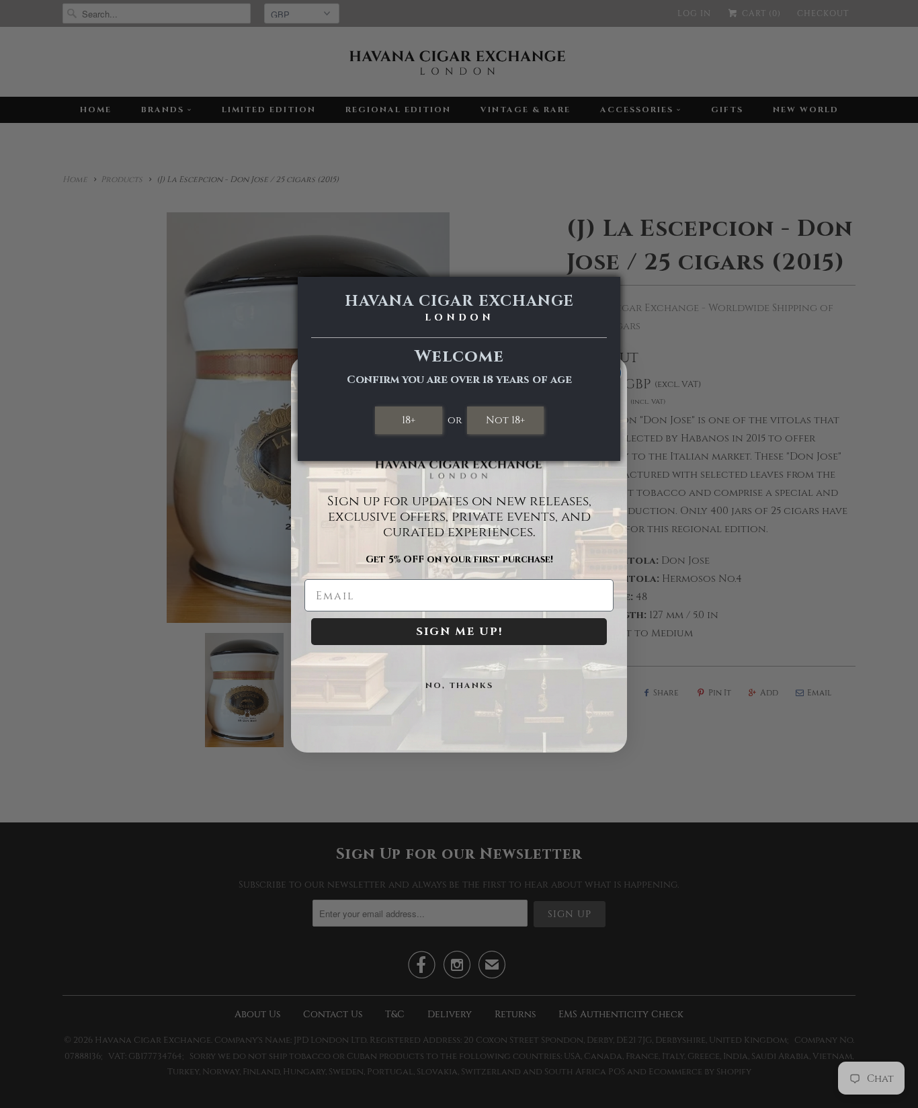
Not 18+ (505, 420)
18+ (408, 420)
